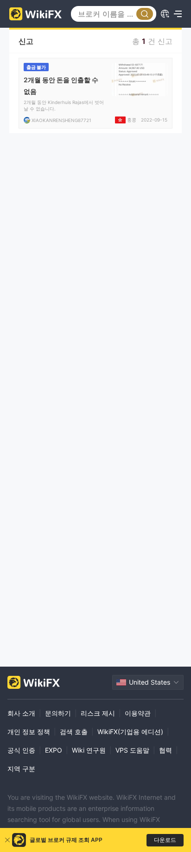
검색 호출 (74, 732)
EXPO (53, 750)
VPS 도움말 (132, 750)
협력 (165, 750)
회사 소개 (21, 713)
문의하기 (58, 713)
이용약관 (138, 713)
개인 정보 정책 (28, 732)
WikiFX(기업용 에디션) (130, 732)
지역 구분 (21, 768)
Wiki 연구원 (89, 750)
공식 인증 (21, 750)
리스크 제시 (98, 713)
